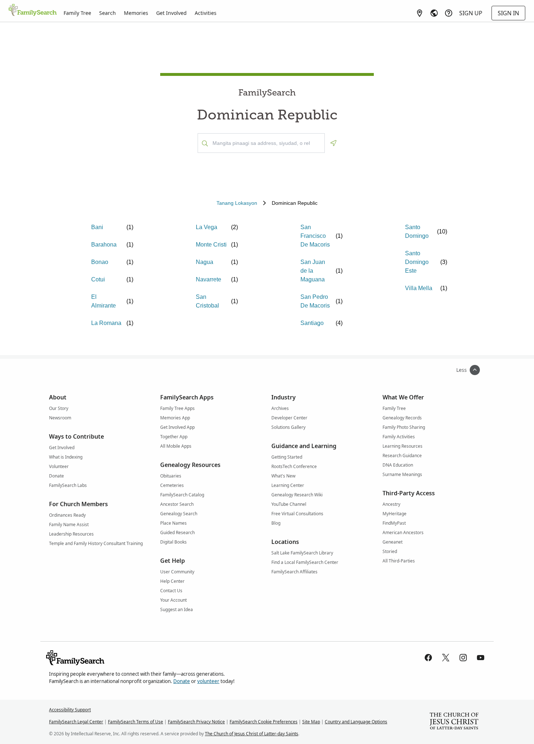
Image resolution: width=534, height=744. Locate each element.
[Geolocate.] (333, 143)
